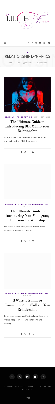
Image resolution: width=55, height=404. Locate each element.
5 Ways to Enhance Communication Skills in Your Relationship (28, 305)
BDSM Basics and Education (18, 117)
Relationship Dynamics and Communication (26, 204)
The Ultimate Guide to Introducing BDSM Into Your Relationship (27, 126)
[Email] (33, 152)
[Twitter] (25, 152)
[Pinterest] (29, 152)
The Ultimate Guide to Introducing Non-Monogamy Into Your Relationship (27, 216)
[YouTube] (35, 376)
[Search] (49, 42)
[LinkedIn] (43, 376)
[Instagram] (27, 376)
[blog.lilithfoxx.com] (28, 20)
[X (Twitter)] (19, 376)
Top (28, 398)
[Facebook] (21, 152)
